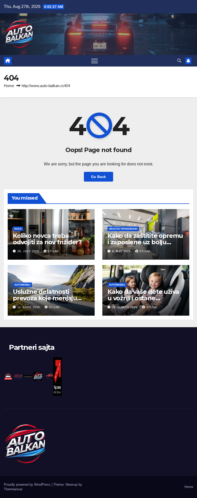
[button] (179, 61)
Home (9, 85)
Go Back (98, 177)
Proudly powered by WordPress (28, 484)
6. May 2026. (122, 251)
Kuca (18, 228)
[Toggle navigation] (94, 61)
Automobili (22, 284)
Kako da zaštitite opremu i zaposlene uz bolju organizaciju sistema (145, 242)
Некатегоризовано (123, 228)
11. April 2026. (29, 307)
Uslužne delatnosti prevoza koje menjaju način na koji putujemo (47, 298)
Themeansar (13, 489)
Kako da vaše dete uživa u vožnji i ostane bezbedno (143, 298)
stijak (53, 251)
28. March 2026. (126, 307)
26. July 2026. (29, 251)
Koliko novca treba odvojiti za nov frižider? (47, 239)
